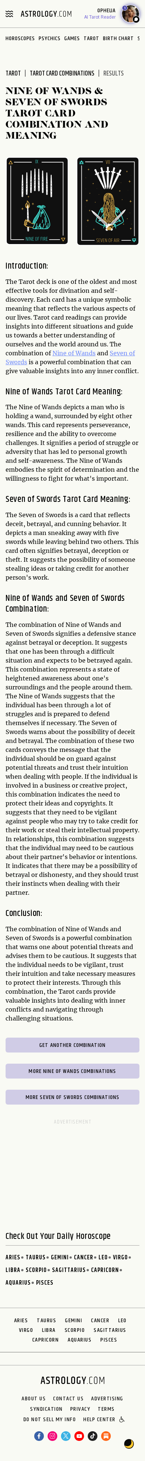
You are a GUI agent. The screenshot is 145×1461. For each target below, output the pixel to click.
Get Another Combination (72, 1045)
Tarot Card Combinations (62, 73)
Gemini (60, 1257)
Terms (106, 1409)
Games (72, 38)
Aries (13, 1257)
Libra (13, 1270)
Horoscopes (20, 38)
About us (34, 1399)
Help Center (99, 1420)
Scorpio (36, 1270)
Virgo (120, 1257)
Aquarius (18, 1283)
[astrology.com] (46, 13)
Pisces (45, 1283)
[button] (122, 1420)
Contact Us (68, 1399)
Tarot (91, 38)
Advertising (107, 1399)
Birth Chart (118, 38)
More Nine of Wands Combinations (72, 1071)
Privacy (80, 1409)
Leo (103, 1257)
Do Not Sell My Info (49, 1420)
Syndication (46, 1409)
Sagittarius (69, 1270)
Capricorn (105, 1270)
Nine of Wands (74, 353)
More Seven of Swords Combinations (72, 1097)
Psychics (50, 38)
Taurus (36, 1257)
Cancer (83, 1257)
